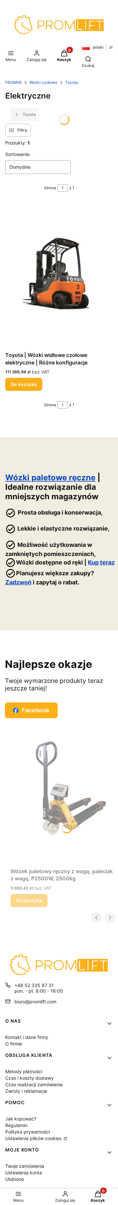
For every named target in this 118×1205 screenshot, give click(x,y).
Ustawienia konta (23, 1172)
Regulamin (16, 1125)
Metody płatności (23, 1071)
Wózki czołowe (43, 82)
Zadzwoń (18, 582)
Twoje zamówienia (24, 1166)
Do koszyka (24, 384)
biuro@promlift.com (35, 1001)
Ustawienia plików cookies (34, 1138)
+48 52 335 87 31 (34, 985)
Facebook (35, 710)
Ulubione (14, 1179)
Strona (50, 187)
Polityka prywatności (27, 1132)
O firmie (13, 1043)
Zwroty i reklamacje (26, 1091)
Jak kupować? (20, 1118)
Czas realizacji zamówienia (34, 1084)
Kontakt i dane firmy (26, 1037)
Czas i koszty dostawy (29, 1078)
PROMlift (13, 82)
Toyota (71, 82)
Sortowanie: (17, 154)
